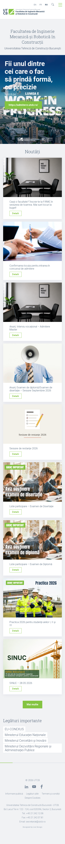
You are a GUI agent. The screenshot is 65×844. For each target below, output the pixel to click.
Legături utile (32, 793)
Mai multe (32, 704)
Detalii (15, 213)
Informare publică (14, 793)
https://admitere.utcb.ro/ (23, 104)
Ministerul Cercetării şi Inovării (25, 740)
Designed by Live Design (32, 827)
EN (35, 4)
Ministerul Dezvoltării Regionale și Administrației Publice (28, 748)
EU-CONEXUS (14, 729)
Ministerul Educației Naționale (25, 735)
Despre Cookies (32, 798)
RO (46, 4)
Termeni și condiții (51, 793)
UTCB (37, 780)
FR (40, 4)
